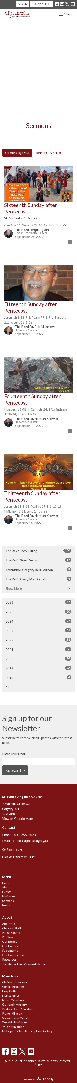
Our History (10, 946)
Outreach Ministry (14, 1004)
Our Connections (13, 955)
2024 (38, 621)
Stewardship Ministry (16, 1018)
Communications (13, 986)
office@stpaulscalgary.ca (30, 841)
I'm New (7, 937)
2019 (38, 668)
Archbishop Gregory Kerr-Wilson (38, 570)
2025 (38, 612)
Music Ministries (13, 1000)
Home (6, 883)
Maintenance (11, 995)
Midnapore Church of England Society (27, 1031)
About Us (8, 923)
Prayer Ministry (12, 1013)
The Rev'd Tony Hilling (38, 551)
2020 (38, 659)
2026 (38, 602)
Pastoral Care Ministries (18, 1009)
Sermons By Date (17, 153)
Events (7, 892)
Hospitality (9, 991)
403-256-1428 (41, 4)
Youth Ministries (13, 1027)
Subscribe (15, 770)
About (6, 887)
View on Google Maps (17, 818)
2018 (38, 677)
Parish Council (11, 932)
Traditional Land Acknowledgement (26, 964)
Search (22, 4)
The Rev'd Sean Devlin (38, 560)
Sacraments (10, 950)
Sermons (8, 900)
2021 (38, 649)
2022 (38, 640)
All (7, 687)
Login (38, 1064)
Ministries (8, 896)
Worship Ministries (14, 1022)
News (6, 905)
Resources (9, 959)
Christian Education (15, 982)
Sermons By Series (49, 153)
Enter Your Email (14, 754)
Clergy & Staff (11, 928)
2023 (38, 630)
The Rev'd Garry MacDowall (38, 579)
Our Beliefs (9, 941)
